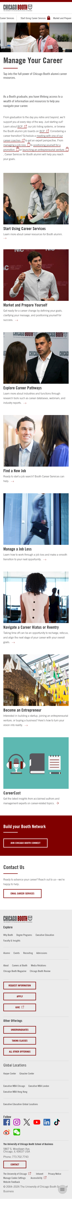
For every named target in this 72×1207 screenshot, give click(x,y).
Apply (20, 996)
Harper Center (9, 1073)
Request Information (20, 985)
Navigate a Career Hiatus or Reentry (31, 627)
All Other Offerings (19, 1051)
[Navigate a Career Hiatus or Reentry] (36, 597)
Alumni (6, 952)
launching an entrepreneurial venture (43, 149)
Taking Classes (19, 1040)
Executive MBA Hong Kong (15, 1091)
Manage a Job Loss (17, 548)
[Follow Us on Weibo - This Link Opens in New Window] (6, 1132)
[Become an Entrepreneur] (36, 680)
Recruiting (28, 952)
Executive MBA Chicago (14, 1085)
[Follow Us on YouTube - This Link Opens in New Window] (36, 1122)
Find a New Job (14, 470)
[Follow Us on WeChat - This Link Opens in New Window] (16, 1132)
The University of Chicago (15, 1173)
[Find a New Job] (36, 441)
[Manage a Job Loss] (36, 519)
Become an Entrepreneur (22, 710)
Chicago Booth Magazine (14, 970)
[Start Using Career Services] (36, 198)
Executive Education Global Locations (20, 1104)
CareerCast (12, 792)
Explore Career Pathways (22, 387)
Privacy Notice (54, 1173)
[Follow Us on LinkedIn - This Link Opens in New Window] (47, 1122)
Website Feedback (11, 1181)
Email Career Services (22, 893)
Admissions (41, 952)
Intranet (39, 1173)
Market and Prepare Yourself (25, 304)
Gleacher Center (26, 1073)
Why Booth (8, 934)
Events (17, 952)
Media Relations (38, 965)
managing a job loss (14, 145)
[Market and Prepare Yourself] (36, 275)
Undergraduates (19, 1029)
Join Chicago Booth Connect (25, 843)
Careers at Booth (19, 965)
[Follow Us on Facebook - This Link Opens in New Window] (6, 1122)
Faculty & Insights (11, 940)
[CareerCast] (36, 763)
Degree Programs (24, 934)
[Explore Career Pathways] (36, 358)
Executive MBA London (38, 1085)
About (6, 965)
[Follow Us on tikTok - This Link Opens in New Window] (57, 1122)
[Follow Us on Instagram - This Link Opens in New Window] (16, 1122)
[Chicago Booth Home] (17, 7)
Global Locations (14, 1065)
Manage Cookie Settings (14, 1177)
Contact (15, 1164)
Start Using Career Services (33, 18)
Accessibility (36, 1177)
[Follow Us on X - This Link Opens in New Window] (26, 1122)
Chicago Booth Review (40, 970)
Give (17, 1007)
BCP (20, 126)
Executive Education (45, 934)
